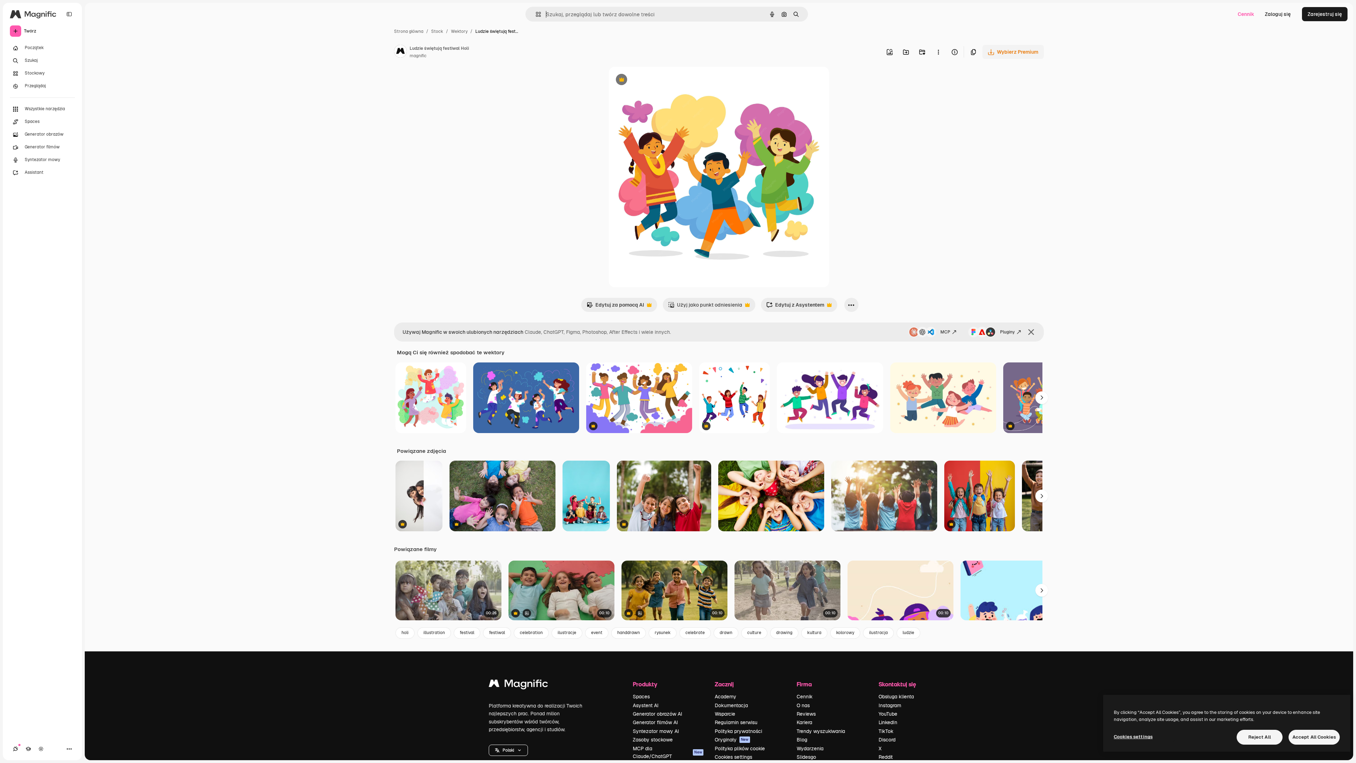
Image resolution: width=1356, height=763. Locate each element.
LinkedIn (888, 722)
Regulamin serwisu (736, 722)
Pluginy (1007, 332)
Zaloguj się (1278, 14)
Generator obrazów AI (657, 714)
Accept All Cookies (1314, 737)
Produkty (645, 684)
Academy (725, 696)
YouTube (888, 714)
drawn (726, 632)
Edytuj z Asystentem (795, 307)
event (596, 632)
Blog (802, 740)
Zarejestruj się (1325, 14)
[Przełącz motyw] (41, 749)
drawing (784, 632)
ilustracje (567, 632)
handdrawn (628, 632)
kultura (814, 632)
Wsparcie (725, 714)
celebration (531, 632)
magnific (418, 56)
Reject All (1259, 737)
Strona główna (408, 31)
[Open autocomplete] (535, 14)
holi (405, 632)
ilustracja (878, 632)
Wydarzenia (810, 748)
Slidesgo (806, 757)
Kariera (804, 722)
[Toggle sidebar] (69, 14)
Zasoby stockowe (653, 740)
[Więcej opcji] (938, 52)
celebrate (695, 632)
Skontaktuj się (897, 684)
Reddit (886, 757)
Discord (887, 740)
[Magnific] (518, 685)
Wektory (459, 31)
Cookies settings (733, 757)
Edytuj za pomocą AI (615, 307)
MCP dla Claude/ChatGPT (667, 752)
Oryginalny (657, 80)
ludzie (908, 632)
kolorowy (845, 632)
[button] (508, 750)
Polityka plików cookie (740, 748)
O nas (803, 705)
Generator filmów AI (655, 722)
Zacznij (724, 684)
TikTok (886, 731)
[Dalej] (1041, 397)
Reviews (806, 714)
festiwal (497, 632)
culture (754, 632)
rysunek (663, 632)
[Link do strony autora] (400, 52)
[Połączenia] (15, 749)
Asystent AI (646, 705)
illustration (434, 632)
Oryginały (732, 740)
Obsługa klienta (896, 696)
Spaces (641, 696)
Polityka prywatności (738, 731)
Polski (508, 750)
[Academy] (28, 749)
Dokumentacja (731, 705)
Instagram (890, 705)
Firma (804, 684)
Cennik (1246, 14)
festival (467, 632)
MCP (945, 332)
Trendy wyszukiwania (821, 731)
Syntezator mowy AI (656, 731)
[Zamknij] (1031, 332)
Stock (437, 31)
